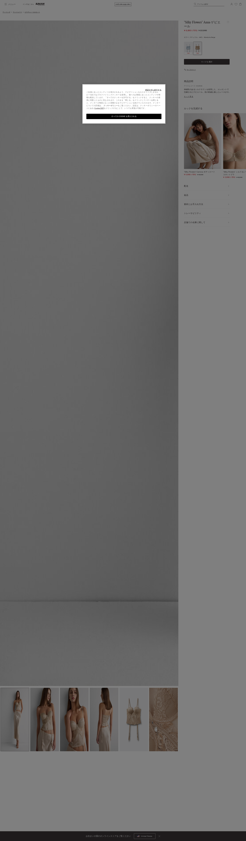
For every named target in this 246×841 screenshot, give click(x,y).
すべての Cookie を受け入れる (124, 116)
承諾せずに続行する (153, 90)
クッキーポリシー (111, 105)
